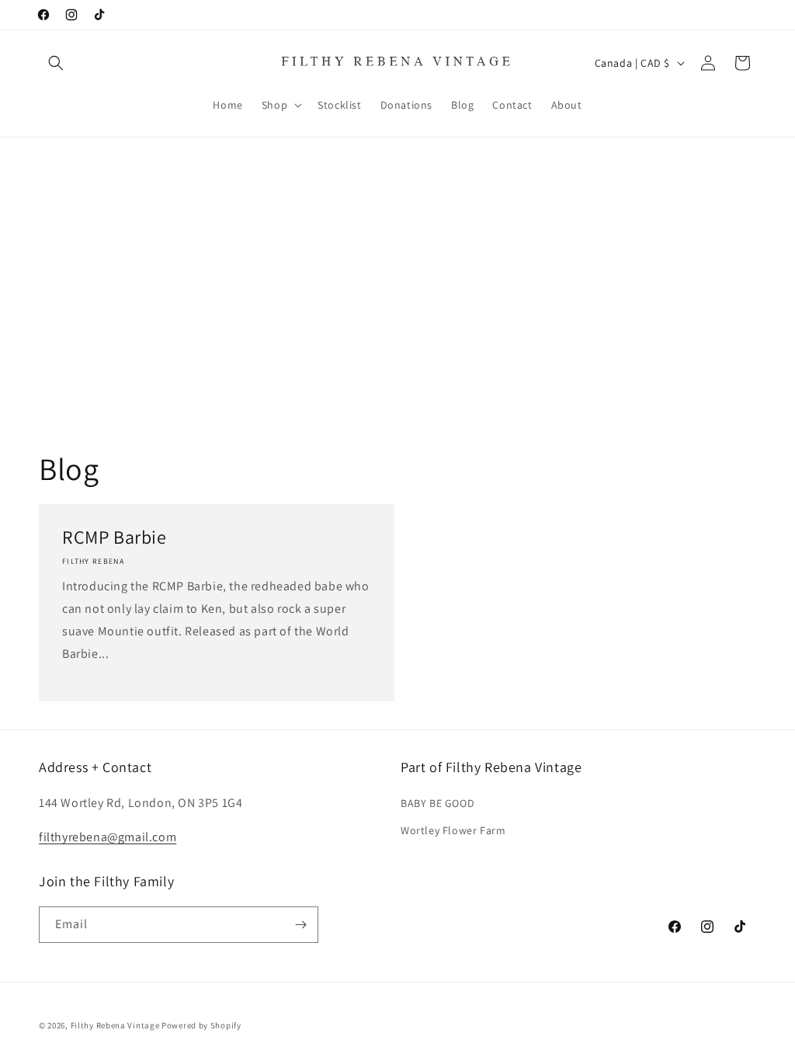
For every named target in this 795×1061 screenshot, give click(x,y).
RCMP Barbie (114, 537)
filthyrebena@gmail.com (107, 837)
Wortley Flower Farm (453, 830)
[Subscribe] (300, 924)
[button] (56, 63)
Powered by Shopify (201, 1025)
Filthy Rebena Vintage (115, 1025)
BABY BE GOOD (437, 803)
